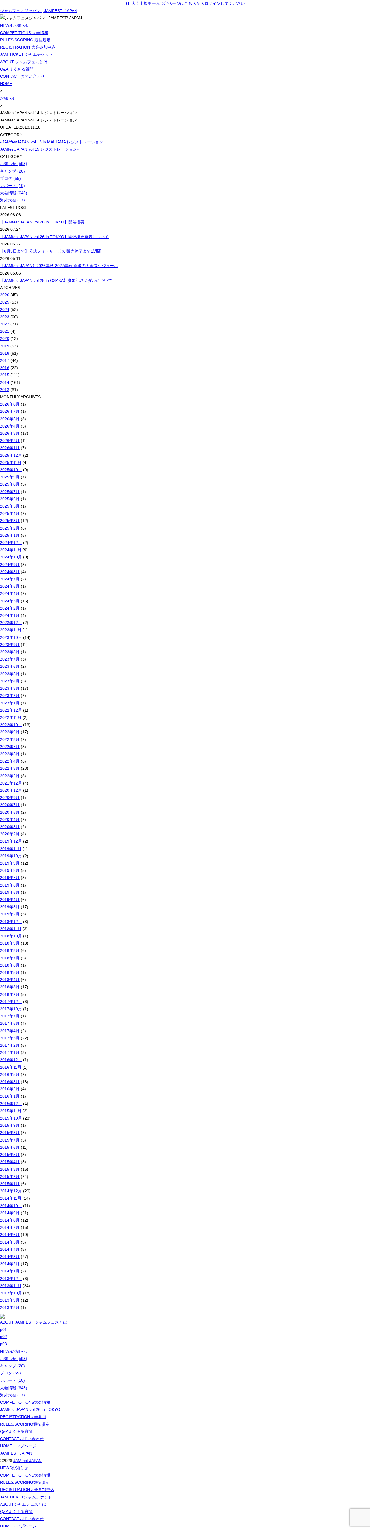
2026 (4, 295)
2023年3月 (10, 688)
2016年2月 (10, 1089)
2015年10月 (11, 1118)
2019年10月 (11, 856)
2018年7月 (10, 958)
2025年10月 (11, 469)
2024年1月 (10, 615)
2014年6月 (10, 1234)
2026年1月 (10, 447)
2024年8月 (10, 571)
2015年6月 (10, 1147)
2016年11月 (10, 1067)
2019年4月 (10, 899)
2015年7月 (10, 1140)
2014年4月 (10, 1249)
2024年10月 (11, 557)
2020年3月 (10, 826)
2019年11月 (10, 848)
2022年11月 (10, 717)
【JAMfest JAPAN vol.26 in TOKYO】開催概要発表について (54, 236)
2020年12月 (11, 790)
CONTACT (22, 1438)
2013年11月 (10, 1285)
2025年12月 (11, 455)
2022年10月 (11, 724)
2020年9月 (10, 797)
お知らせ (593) (13, 163)
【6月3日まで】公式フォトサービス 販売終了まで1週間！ (52, 251)
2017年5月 (10, 1023)
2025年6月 (10, 499)
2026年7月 (10, 411)
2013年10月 (11, 1293)
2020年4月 (10, 819)
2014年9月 (10, 1213)
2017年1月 (10, 1052)
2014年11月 (10, 1198)
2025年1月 (10, 535)
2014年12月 (11, 1191)
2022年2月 (10, 776)
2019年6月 (10, 885)
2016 (4, 367)
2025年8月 (10, 484)
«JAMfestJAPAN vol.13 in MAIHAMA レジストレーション (51, 142)
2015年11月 (10, 1111)
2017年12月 (11, 1001)
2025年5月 (10, 506)
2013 (4, 389)
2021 (4, 331)
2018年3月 (10, 987)
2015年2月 (10, 1176)
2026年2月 (10, 440)
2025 (4, 302)
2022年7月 (10, 746)
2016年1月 (10, 1096)
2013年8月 (10, 1307)
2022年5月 (10, 754)
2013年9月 (10, 1300)
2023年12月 (11, 622)
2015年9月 (10, 1125)
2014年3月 (10, 1256)
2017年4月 (10, 1030)
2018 (4, 353)
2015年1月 (10, 1183)
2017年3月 (10, 1038)
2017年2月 (10, 1045)
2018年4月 (10, 979)
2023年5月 (10, 673)
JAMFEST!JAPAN (16, 1453)
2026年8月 (10, 404)
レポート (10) (12, 185)
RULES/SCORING (24, 1424)
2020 (4, 338)
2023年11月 (10, 630)
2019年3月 (10, 906)
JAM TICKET (26, 1497)
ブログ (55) (10, 178)
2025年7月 (10, 491)
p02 (3, 1336)
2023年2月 (10, 695)
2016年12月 (11, 1059)
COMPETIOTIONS (25, 1402)
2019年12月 (11, 841)
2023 (4, 316)
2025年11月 (10, 462)
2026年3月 (10, 433)
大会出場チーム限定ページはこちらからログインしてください (187, 3)
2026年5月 (10, 419)
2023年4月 (10, 681)
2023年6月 (10, 666)
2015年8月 (10, 1132)
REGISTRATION (23, 1416)
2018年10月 (11, 936)
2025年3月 (10, 520)
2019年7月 (10, 877)
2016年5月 (10, 1074)
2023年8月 (10, 652)
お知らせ (8, 98)
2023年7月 (10, 659)
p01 (3, 1329)
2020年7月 (10, 804)
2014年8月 (10, 1220)
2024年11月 (10, 549)
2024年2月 (10, 608)
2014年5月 (10, 1242)
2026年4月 (10, 426)
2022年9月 (10, 732)
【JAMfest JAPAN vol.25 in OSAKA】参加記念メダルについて (56, 280)
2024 (4, 309)
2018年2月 (10, 994)
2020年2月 (10, 834)
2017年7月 (10, 1016)
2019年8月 (10, 870)
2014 (4, 382)
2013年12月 (11, 1278)
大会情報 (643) (13, 192)
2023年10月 (11, 637)
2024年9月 (10, 564)
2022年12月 (11, 710)
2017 (4, 360)
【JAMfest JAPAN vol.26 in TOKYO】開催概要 (42, 222)
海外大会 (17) (12, 200)
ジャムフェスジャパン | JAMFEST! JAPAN (38, 10)
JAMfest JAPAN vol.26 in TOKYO (30, 1409)
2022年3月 (10, 768)
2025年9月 (10, 477)
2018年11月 (10, 928)
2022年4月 (10, 761)
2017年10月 (11, 1009)
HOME (6, 83)
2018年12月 (11, 921)
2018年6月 (10, 965)
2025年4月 (10, 513)
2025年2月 (10, 528)
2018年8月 (10, 950)
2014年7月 (10, 1227)
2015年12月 (11, 1103)
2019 (4, 346)
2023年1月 (10, 703)
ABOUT (23, 1504)
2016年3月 (10, 1081)
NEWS (14, 1351)
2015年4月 (10, 1161)
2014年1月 (10, 1271)
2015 (4, 375)
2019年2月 (10, 914)
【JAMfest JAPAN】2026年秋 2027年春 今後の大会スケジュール (59, 265)
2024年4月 (10, 593)
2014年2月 (10, 1263)
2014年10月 (11, 1205)
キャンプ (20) (12, 171)
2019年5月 (10, 892)
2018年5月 (10, 972)
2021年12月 (11, 783)
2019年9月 (10, 863)
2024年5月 (10, 586)
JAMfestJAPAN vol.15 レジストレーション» (39, 149)
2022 (4, 324)
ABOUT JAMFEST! (33, 1322)
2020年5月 (10, 812)
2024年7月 (10, 579)
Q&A (16, 1431)
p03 (3, 1344)
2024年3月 (10, 601)
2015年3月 (10, 1169)
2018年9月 (10, 943)
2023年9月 (10, 644)
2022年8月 (10, 739)
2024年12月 (11, 542)
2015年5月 (10, 1154)
